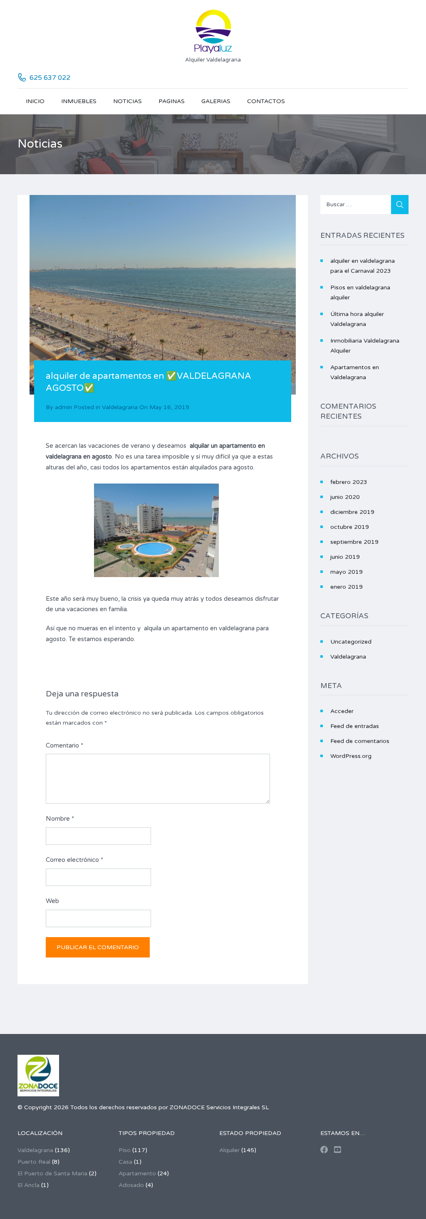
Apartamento (137, 1173)
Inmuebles (79, 101)
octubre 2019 (349, 527)
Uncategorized (351, 641)
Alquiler (229, 1150)
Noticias (127, 101)
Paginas (172, 101)
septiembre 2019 (354, 541)
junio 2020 (345, 497)
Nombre (60, 818)
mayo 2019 (346, 571)
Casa (125, 1161)
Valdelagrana (120, 407)
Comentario (64, 745)
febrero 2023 (348, 482)
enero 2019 (346, 586)
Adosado (131, 1185)
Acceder (342, 711)
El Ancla (28, 1185)
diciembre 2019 (352, 512)
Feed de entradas (354, 726)
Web (52, 901)
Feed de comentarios (359, 741)
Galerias (215, 101)
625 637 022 (50, 78)
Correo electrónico (74, 860)
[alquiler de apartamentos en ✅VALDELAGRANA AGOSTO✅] (162, 295)
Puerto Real (33, 1161)
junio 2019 (345, 556)
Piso (125, 1150)
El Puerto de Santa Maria (52, 1173)
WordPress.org (351, 756)
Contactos (266, 101)
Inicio (35, 101)
